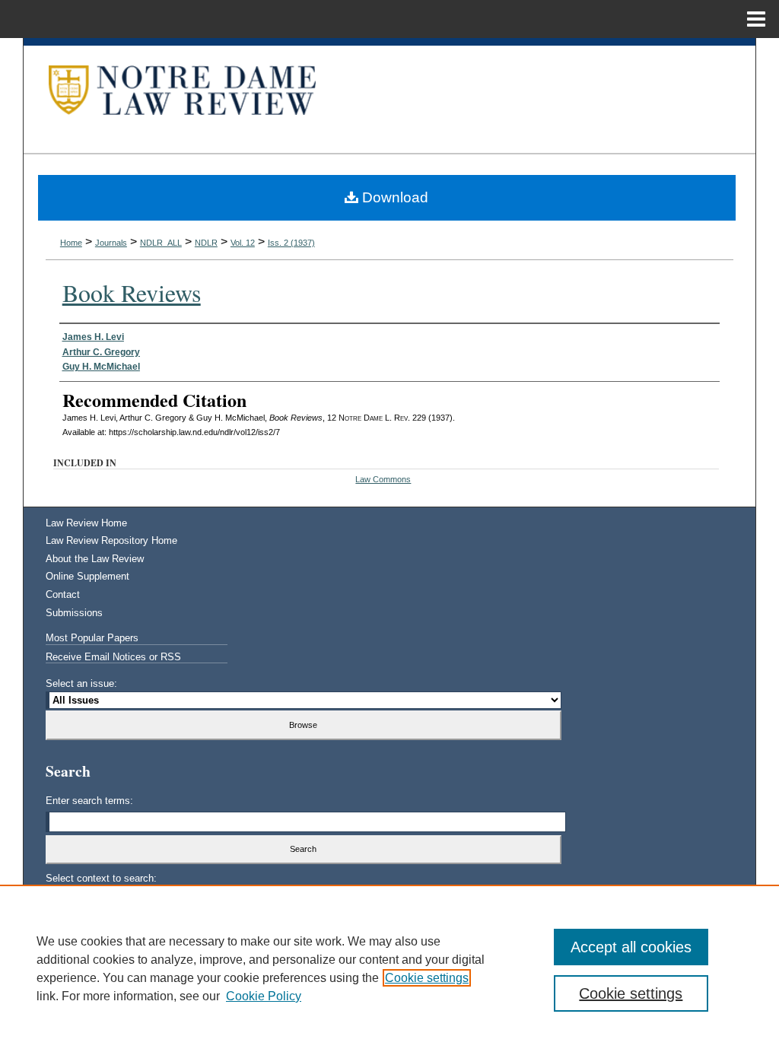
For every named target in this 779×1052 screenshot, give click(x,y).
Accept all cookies (631, 947)
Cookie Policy (263, 996)
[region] (389, 968)
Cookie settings (427, 977)
